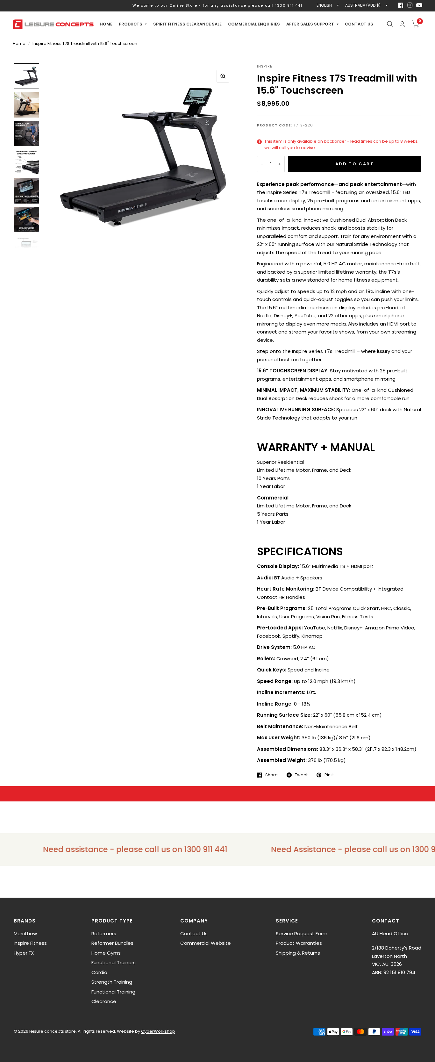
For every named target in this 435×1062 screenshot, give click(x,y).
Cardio (99, 972)
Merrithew (25, 933)
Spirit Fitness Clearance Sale (187, 24)
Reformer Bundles (112, 943)
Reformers (103, 933)
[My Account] (402, 24)
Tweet (301, 775)
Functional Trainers (113, 962)
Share (271, 775)
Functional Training (113, 991)
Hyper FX (24, 953)
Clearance (103, 1001)
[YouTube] (419, 5)
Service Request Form (301, 933)
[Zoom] (223, 76)
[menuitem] (106, 24)
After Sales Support (310, 24)
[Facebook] (401, 5)
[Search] (390, 24)
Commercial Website (205, 943)
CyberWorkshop (158, 1031)
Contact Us (359, 24)
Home (106, 24)
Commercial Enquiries (254, 24)
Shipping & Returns (298, 953)
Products (130, 24)
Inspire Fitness (30, 943)
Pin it (329, 775)
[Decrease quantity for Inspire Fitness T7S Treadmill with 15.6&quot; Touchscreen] (262, 164)
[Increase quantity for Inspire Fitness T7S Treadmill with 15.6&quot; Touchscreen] (279, 164)
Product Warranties (299, 943)
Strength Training (111, 982)
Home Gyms (106, 953)
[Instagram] (410, 5)
